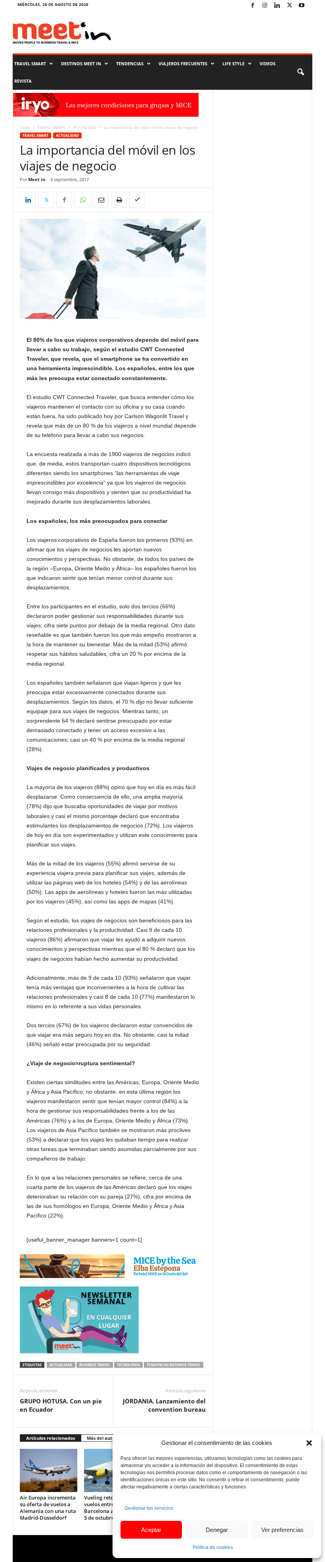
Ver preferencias (282, 1529)
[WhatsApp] (82, 200)
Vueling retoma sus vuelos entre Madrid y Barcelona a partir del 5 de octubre (111, 1507)
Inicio (25, 127)
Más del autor (102, 1438)
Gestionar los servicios (148, 1508)
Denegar (217, 1529)
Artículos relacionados (50, 1438)
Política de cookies (213, 1547)
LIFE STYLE (233, 63)
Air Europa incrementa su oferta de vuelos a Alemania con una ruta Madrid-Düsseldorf (48, 1507)
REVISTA (23, 81)
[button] (309, 1443)
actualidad (61, 1364)
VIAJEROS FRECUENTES (183, 63)
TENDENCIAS (129, 63)
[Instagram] (265, 5)
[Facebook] (252, 5)
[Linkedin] (277, 5)
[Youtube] (301, 5)
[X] (289, 5)
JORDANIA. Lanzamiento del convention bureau (164, 1405)
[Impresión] (119, 200)
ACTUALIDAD (84, 127)
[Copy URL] (137, 200)
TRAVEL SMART (30, 63)
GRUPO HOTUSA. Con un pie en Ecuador (61, 1405)
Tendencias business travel (174, 1364)
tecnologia (128, 1364)
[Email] (101, 200)
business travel (94, 1364)
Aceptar (151, 1529)
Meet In (36, 179)
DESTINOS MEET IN (81, 63)
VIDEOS (267, 63)
